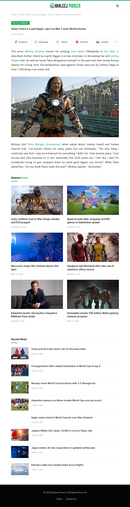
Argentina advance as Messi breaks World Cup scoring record (66, 400)
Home (14, 14)
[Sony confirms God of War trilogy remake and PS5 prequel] (37, 200)
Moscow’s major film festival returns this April (35, 268)
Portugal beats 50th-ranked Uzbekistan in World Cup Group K (65, 366)
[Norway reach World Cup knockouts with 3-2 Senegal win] (20, 387)
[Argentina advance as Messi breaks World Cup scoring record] (20, 405)
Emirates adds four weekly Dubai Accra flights (57, 465)
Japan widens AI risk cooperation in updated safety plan (63, 447)
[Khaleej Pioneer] (65, 6)
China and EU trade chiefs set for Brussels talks (58, 349)
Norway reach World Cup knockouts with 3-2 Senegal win (63, 383)
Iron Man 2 (111, 51)
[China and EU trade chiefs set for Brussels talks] (20, 353)
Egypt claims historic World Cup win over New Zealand (61, 417)
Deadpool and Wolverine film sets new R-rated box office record (91, 268)
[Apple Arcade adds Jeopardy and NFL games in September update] (93, 200)
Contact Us (71, 499)
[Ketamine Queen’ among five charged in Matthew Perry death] (37, 294)
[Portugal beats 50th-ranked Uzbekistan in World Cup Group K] (20, 370)
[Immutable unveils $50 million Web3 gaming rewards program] (93, 294)
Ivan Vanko (78, 51)
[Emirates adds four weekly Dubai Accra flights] (20, 469)
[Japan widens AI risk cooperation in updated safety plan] (20, 452)
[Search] (117, 5)
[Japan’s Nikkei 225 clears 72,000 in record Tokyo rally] (20, 435)
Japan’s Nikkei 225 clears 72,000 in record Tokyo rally (61, 430)
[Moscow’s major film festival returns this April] (37, 247)
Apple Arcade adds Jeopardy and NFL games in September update (88, 221)
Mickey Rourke (34, 51)
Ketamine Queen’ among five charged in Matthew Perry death (34, 315)
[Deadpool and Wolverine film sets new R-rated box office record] (93, 247)
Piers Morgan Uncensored (44, 144)
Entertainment (20, 23)
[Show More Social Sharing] (116, 42)
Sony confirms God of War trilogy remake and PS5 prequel (35, 221)
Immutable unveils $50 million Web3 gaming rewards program (92, 315)
